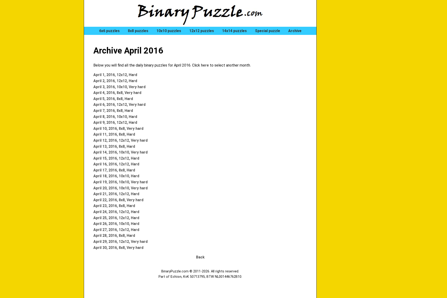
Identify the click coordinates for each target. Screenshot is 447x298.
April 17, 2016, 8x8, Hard (114, 170)
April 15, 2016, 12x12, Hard (116, 158)
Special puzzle (267, 31)
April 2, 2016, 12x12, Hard (115, 81)
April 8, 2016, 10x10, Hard (115, 116)
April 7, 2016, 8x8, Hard (113, 110)
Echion (176, 277)
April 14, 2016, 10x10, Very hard (120, 152)
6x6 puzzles (109, 31)
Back (200, 257)
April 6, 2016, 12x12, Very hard (119, 104)
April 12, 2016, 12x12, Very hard (120, 140)
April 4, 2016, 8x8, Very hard (117, 92)
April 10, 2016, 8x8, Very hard (118, 128)
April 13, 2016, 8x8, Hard (114, 146)
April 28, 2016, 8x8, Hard (114, 235)
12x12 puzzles (201, 31)
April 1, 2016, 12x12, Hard (115, 75)
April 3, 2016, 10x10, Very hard (119, 87)
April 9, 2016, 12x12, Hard (115, 122)
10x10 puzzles (168, 31)
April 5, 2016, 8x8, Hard (113, 99)
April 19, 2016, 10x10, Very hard (120, 182)
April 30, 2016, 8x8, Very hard (118, 247)
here (205, 65)
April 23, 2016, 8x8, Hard (114, 206)
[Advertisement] (344, 79)
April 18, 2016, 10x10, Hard (116, 176)
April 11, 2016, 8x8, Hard (114, 134)
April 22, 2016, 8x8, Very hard (118, 200)
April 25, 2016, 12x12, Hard (116, 218)
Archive (294, 31)
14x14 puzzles (234, 31)
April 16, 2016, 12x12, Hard (116, 164)
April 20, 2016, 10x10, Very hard (120, 188)
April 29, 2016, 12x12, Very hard (120, 241)
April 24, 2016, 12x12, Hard (116, 212)
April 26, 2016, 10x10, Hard (116, 223)
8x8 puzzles (138, 31)
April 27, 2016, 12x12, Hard (116, 230)
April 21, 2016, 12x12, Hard (116, 194)
